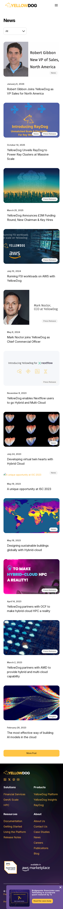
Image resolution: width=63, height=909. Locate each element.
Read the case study (42, 901)
